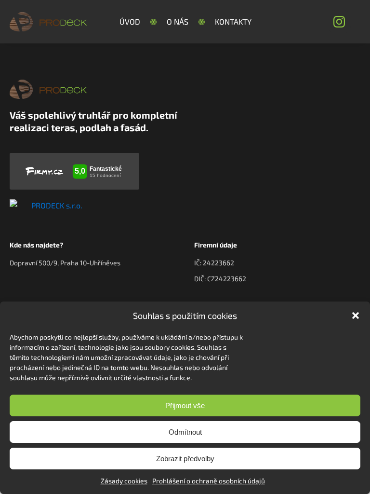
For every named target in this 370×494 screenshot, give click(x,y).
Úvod (129, 21)
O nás (177, 21)
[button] (355, 315)
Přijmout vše (185, 405)
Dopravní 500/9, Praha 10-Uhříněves (65, 263)
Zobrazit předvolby (185, 458)
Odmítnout (185, 432)
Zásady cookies (124, 481)
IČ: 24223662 (214, 263)
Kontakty (233, 21)
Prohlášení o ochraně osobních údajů (208, 481)
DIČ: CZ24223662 (220, 278)
